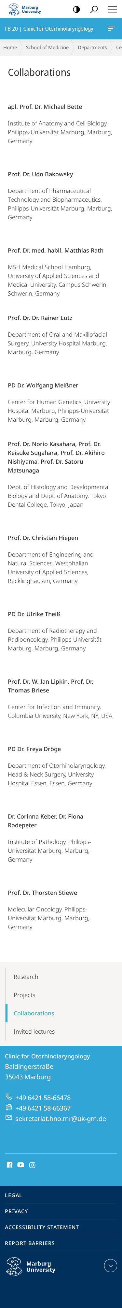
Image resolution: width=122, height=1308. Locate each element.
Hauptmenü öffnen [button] (112, 9)
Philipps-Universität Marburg (43, 1277)
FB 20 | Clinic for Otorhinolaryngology (112, 28)
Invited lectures (34, 1031)
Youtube (20, 1165)
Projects (24, 995)
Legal (13, 1195)
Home (10, 47)
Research (26, 977)
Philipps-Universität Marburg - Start (27, 9)
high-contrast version (76, 9)
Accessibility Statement (42, 1227)
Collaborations (34, 1013)
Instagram (33, 1165)
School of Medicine (47, 47)
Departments (92, 47)
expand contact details (110, 1265)
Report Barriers (30, 1243)
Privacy (16, 1211)
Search (94, 9)
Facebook (9, 1165)
